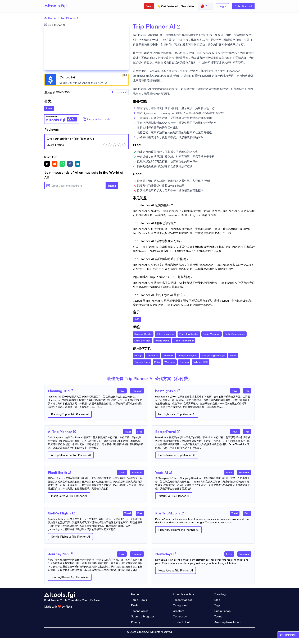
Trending (220, 594)
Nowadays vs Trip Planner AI (175, 570)
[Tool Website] (72, 390)
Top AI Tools (139, 600)
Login (222, 6)
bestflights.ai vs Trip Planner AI (176, 414)
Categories (180, 605)
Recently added (183, 600)
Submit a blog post (143, 616)
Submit (112, 185)
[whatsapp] (62, 164)
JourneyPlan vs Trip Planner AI (69, 577)
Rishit (68, 606)
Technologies (139, 611)
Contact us (180, 616)
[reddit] (54, 164)
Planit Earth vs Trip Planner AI (69, 496)
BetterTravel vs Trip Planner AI (176, 455)
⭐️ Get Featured (167, 6)
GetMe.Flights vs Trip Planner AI (70, 536)
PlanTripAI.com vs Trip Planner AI (178, 529)
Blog (217, 600)
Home (52, 18)
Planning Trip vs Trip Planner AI (70, 414)
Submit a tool (243, 6)
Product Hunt (181, 622)
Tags (217, 605)
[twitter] (47, 164)
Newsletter (188, 6)
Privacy (136, 622)
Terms (218, 616)
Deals (149, 6)
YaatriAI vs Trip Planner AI (173, 496)
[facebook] (70, 164)
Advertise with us (183, 594)
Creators (178, 611)
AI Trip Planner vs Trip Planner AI (71, 455)
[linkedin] (77, 164)
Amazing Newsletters (227, 622)
